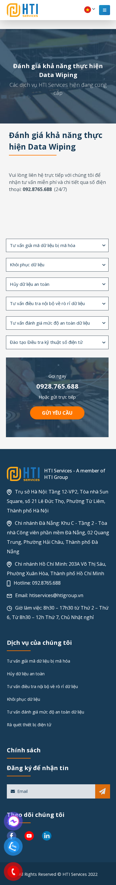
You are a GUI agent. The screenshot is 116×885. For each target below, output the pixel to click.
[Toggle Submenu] (103, 245)
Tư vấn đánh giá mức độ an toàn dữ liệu (45, 712)
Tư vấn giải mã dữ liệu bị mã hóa (38, 661)
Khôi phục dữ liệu (23, 699)
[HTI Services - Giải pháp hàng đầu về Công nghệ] (22, 10)
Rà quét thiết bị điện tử (29, 724)
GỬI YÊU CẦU (57, 413)
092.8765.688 (46, 583)
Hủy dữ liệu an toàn (26, 673)
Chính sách (24, 750)
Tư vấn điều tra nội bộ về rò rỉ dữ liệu (42, 686)
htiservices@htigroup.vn (56, 595)
